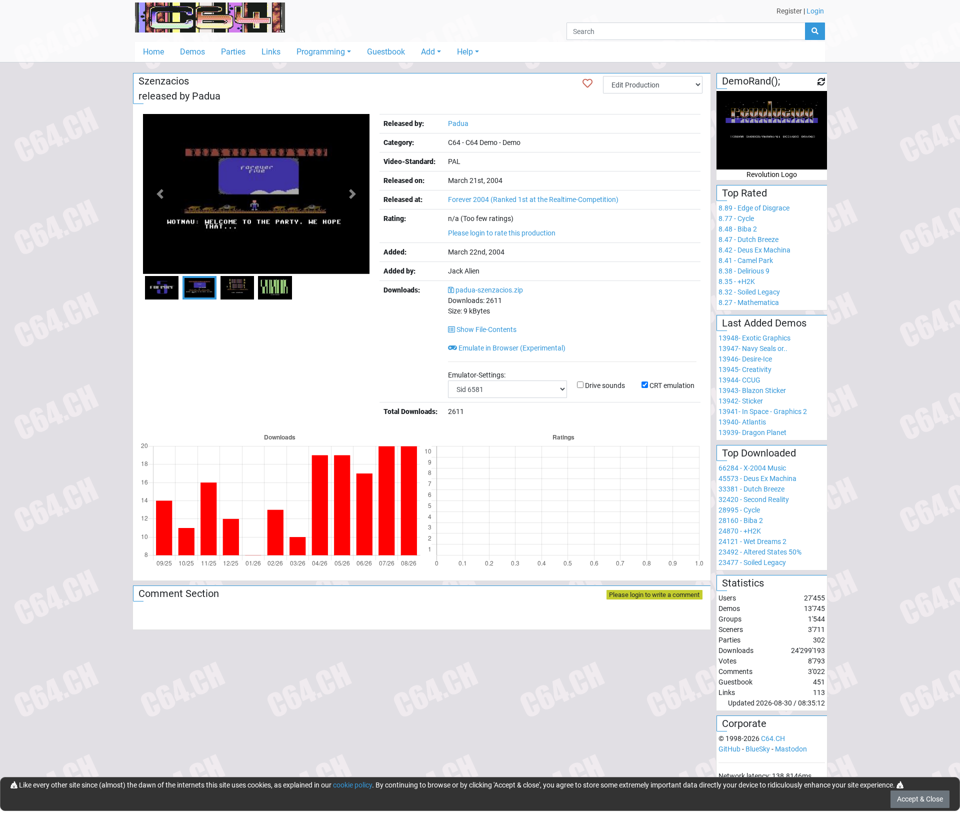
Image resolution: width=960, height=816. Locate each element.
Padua (206, 96)
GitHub (729, 749)
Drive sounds (605, 386)
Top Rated (744, 193)
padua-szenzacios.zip (489, 290)
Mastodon (791, 749)
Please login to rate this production (502, 233)
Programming (320, 51)
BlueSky (758, 749)
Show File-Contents (485, 330)
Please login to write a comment (654, 594)
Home (153, 51)
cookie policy (352, 785)
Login (815, 11)
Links (271, 51)
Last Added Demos (764, 323)
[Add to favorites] (587, 84)
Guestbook (386, 51)
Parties (233, 51)
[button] (160, 194)
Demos (192, 51)
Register (789, 11)
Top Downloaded (759, 453)
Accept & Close (920, 799)
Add (428, 51)
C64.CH (773, 738)
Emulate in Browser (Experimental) (511, 348)
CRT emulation (672, 386)
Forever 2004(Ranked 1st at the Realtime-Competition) (533, 200)
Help (465, 51)
